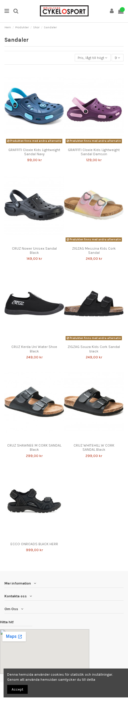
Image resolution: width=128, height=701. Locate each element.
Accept (17, 689)
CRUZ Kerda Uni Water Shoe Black (34, 349)
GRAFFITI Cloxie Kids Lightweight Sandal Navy (34, 152)
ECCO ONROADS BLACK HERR (34, 544)
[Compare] (30, 143)
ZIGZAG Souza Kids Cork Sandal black (94, 349)
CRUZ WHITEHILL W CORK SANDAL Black (94, 447)
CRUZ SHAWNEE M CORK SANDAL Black (34, 447)
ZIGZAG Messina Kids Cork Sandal (94, 250)
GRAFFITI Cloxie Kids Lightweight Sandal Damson (94, 152)
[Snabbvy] (37, 143)
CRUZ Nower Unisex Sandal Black (34, 250)
